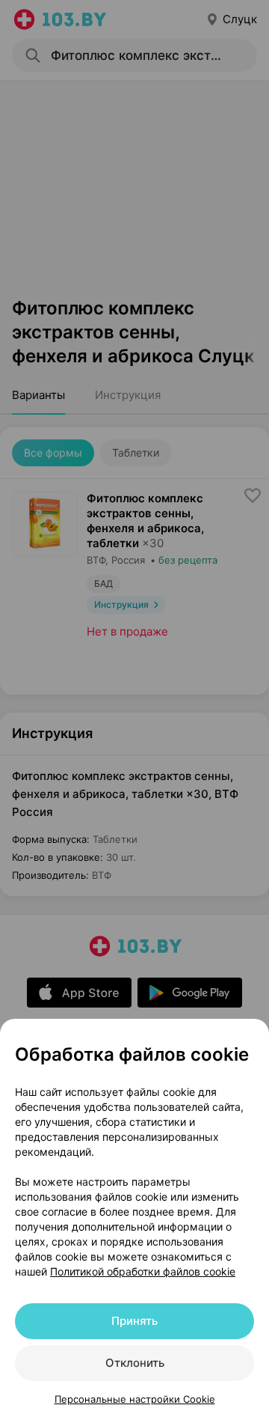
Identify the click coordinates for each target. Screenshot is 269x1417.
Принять (134, 1321)
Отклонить (134, 1363)
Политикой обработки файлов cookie (142, 1271)
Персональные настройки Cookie (135, 1399)
